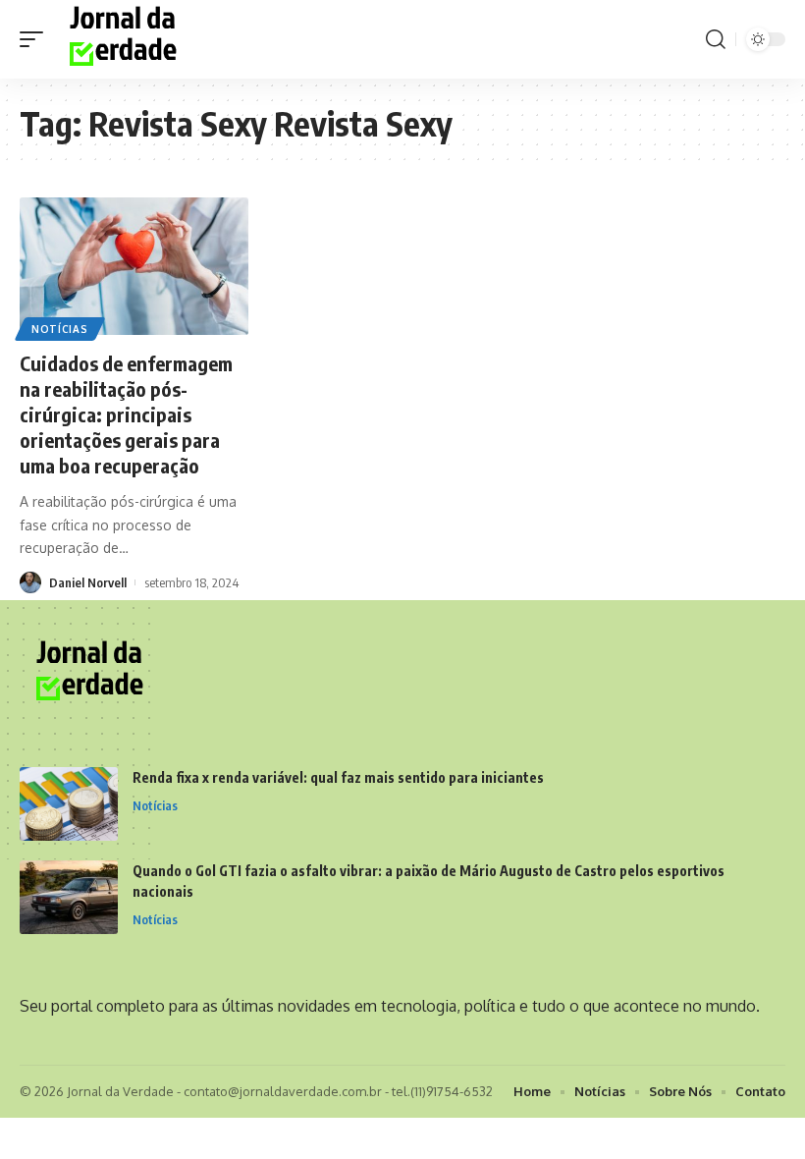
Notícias (59, 329)
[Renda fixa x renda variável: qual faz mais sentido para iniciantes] (69, 804)
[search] (715, 39)
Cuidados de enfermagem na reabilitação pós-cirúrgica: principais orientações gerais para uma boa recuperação (126, 414)
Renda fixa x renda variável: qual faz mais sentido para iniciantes (338, 777)
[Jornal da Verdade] (126, 39)
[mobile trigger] (36, 39)
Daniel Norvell (88, 582)
